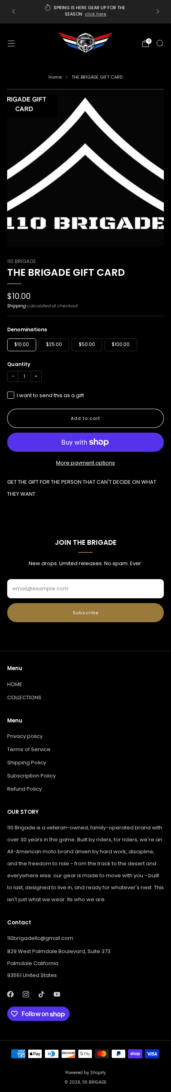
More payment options (85, 463)
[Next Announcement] (158, 11)
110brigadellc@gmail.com (40, 938)
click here (95, 14)
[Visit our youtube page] (56, 994)
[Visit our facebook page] (10, 994)
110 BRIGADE (21, 261)
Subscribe (86, 612)
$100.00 (121, 344)
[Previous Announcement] (13, 11)
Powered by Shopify (85, 1073)
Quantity (18, 364)
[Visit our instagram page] (25, 994)
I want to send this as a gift (50, 395)
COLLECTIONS (24, 697)
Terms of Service (29, 749)
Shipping (16, 306)
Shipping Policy (26, 762)
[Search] (160, 43)
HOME (14, 684)
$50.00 (87, 344)
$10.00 (21, 344)
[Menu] (11, 43)
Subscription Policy (31, 775)
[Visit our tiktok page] (41, 994)
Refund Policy (24, 789)
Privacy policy (25, 736)
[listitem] (85, 12)
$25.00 (54, 344)
